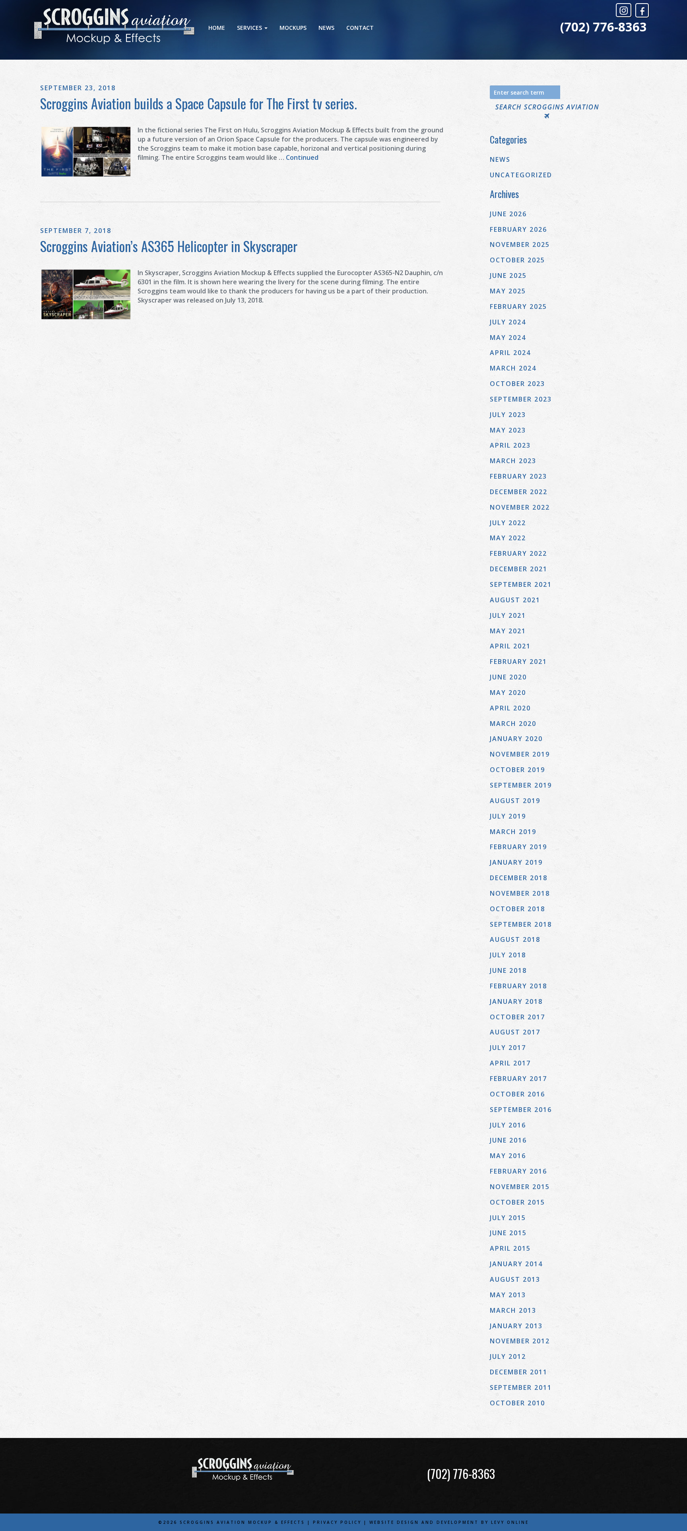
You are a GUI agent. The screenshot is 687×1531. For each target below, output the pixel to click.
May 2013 (508, 1294)
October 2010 (517, 1403)
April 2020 (510, 708)
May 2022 (508, 538)
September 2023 (521, 399)
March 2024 (513, 368)
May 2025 (508, 291)
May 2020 (508, 692)
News (326, 27)
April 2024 (510, 352)
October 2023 (517, 383)
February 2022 (518, 553)
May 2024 (508, 337)
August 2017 (515, 1032)
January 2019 (516, 862)
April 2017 (510, 1063)
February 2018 (518, 986)
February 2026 (518, 229)
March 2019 (513, 831)
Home (216, 27)
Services (250, 27)
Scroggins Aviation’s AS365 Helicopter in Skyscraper (168, 246)
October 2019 (517, 769)
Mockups (293, 27)
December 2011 (518, 1372)
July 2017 (508, 1047)
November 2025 (520, 244)
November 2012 (520, 1341)
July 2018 (508, 955)
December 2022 (518, 491)
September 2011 (521, 1387)
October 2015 (517, 1202)
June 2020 (508, 677)
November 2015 (520, 1186)
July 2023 (508, 414)
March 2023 (513, 460)
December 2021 (518, 569)
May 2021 (508, 631)
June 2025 (508, 275)
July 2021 (508, 615)
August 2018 (515, 939)
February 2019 (518, 846)
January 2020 (516, 738)
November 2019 (520, 754)
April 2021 (510, 646)
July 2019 (508, 816)
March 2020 (513, 723)
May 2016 (508, 1155)
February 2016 (518, 1171)
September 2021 (521, 584)
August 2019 (515, 800)
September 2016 (521, 1109)
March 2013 (513, 1310)
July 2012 (508, 1356)
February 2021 (518, 661)
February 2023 (518, 476)
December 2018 (518, 877)
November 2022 (520, 507)
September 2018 (521, 924)
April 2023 (510, 445)
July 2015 (508, 1217)
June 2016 (508, 1140)
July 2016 (508, 1125)
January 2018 (516, 1001)
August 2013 (515, 1279)
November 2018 (520, 893)
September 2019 (521, 785)
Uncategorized (521, 175)
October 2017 (517, 1017)
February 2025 (518, 306)
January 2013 (516, 1325)
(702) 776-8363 (603, 26)
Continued (302, 157)
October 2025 (517, 260)
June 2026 (508, 214)
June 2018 (508, 970)
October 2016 (517, 1094)
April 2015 (510, 1248)
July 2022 (508, 522)
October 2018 (517, 908)
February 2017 (518, 1078)
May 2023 (508, 430)
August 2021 (515, 600)
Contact (360, 27)
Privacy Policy (337, 1522)
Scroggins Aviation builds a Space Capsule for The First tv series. (198, 103)
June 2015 (508, 1232)
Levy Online (510, 1522)
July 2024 (508, 322)
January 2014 (516, 1263)
